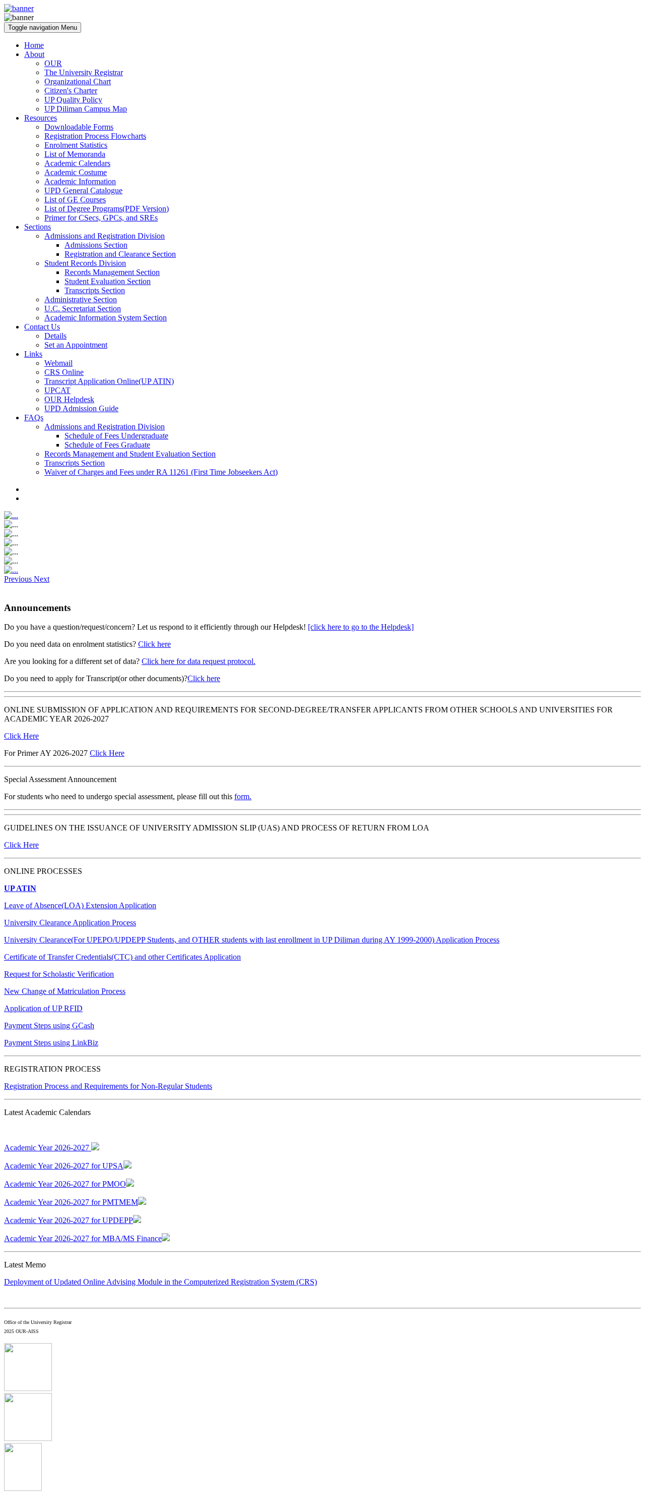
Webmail (58, 363)
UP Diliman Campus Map (85, 108)
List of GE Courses (75, 199)
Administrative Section (80, 299)
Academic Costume (75, 172)
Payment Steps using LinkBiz (51, 1042)
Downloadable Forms (78, 127)
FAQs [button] (33, 417)
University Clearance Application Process (70, 922)
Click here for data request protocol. (198, 661)
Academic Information (80, 181)
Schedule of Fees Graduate (107, 444)
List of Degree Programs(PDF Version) (106, 208)
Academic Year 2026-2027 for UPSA (63, 1165)
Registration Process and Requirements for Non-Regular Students (108, 1086)
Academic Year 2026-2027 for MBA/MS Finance (83, 1238)
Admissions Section (95, 245)
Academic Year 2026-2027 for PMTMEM (71, 1202)
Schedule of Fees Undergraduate (116, 435)
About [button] (34, 54)
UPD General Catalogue (83, 190)
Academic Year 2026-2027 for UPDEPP (68, 1220)
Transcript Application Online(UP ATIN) (109, 381)
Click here (154, 644)
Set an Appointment (75, 345)
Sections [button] (37, 227)
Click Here (21, 736)
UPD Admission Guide (81, 408)
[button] (19, 579)
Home (34, 45)
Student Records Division (85, 263)
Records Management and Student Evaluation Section (130, 454)
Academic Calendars (77, 163)
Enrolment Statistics (75, 145)
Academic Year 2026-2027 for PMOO (65, 1184)
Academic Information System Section (105, 317)
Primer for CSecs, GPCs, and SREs (101, 217)
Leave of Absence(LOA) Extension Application (80, 905)
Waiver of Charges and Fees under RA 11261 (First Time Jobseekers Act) (161, 472)
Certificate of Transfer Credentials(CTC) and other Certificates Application (122, 957)
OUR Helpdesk (69, 399)
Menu (42, 27)
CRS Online (64, 372)
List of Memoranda (74, 154)
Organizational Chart (77, 81)
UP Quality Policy (73, 99)
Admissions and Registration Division (104, 236)
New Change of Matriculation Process (64, 991)
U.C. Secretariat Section (82, 308)
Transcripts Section (94, 290)
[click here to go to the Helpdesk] (361, 627)
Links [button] (33, 354)
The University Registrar (83, 72)
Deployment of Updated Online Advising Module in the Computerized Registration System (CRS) (160, 1282)
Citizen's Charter (70, 90)
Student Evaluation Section (107, 281)
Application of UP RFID (43, 1008)
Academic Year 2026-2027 (47, 1147)
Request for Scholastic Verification (59, 974)
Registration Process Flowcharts (95, 136)
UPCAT (57, 390)
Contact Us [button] (42, 326)
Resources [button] (40, 118)
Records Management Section (112, 272)
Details (55, 335)
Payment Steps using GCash (49, 1025)
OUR (53, 63)
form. (242, 796)
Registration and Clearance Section (120, 254)
